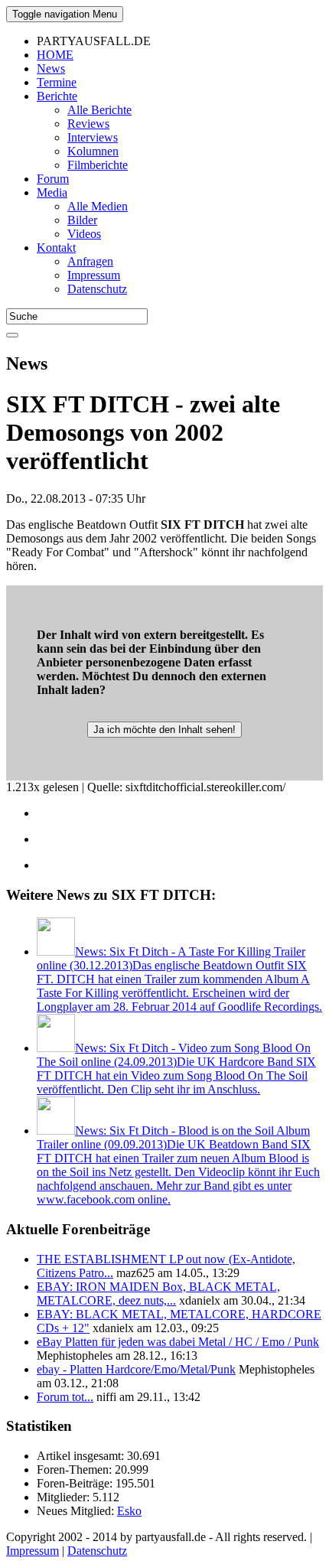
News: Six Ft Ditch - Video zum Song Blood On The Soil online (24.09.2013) (176, 1068)
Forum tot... (65, 1396)
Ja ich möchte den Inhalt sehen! (164, 729)
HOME (55, 54)
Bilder (82, 219)
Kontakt (56, 247)
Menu (64, 14)
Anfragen (90, 261)
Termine (57, 82)
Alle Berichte (99, 109)
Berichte (57, 96)
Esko (129, 1510)
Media (52, 192)
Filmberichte (97, 164)
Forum (53, 178)
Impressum (93, 275)
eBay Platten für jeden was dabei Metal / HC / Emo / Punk (178, 1341)
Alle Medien (97, 206)
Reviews (88, 123)
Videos (84, 233)
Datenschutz (97, 288)
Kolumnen (93, 151)
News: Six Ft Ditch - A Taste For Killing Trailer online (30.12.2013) (179, 979)
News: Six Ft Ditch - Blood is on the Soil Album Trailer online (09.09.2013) (178, 1165)
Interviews (92, 137)
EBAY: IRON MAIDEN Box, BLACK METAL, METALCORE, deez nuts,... (158, 1293)
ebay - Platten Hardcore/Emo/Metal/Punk (136, 1369)
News (51, 68)
